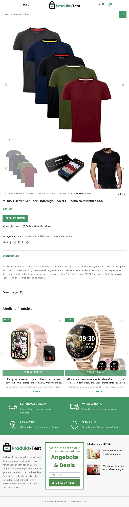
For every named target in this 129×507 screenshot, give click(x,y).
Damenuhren (12, 387)
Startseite (8, 194)
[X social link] (14, 242)
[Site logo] (64, 5)
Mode (32, 194)
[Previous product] (118, 194)
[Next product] (124, 194)
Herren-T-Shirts (85, 194)
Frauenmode (48, 387)
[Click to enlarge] (9, 140)
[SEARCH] (122, 14)
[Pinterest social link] (19, 242)
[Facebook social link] (10, 242)
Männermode (46, 194)
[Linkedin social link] (23, 242)
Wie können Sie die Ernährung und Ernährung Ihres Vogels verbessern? (112, 456)
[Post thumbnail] (93, 454)
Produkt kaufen (15, 218)
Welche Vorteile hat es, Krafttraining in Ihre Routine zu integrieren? (113, 471)
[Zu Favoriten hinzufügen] (59, 320)
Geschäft (21, 194)
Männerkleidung (64, 194)
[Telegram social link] (27, 242)
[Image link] (22, 447)
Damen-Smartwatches (30, 387)
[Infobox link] (33, 409)
